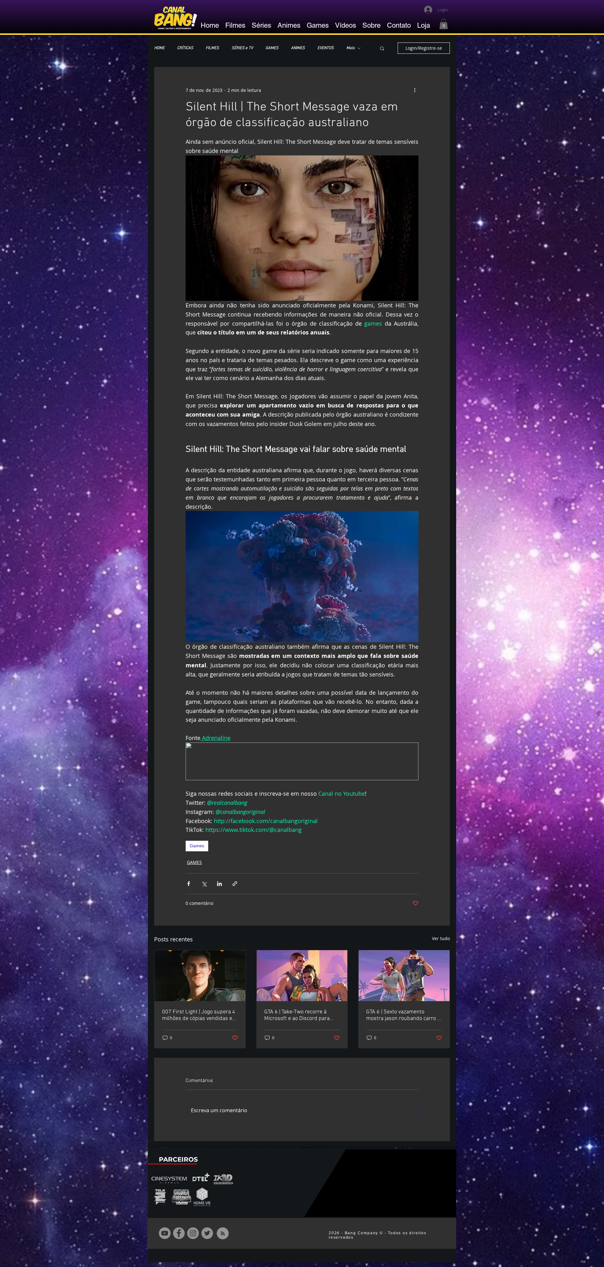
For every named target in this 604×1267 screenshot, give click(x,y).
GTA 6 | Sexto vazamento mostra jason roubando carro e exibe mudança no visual (403, 1015)
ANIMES (298, 48)
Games (197, 845)
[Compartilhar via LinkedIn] (219, 884)
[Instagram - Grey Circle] (193, 1233)
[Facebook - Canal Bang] (179, 1233)
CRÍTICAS (185, 48)
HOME (159, 48)
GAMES (272, 48)
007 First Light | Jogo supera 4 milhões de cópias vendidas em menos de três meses (199, 1015)
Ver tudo (441, 938)
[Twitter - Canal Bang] (207, 1233)
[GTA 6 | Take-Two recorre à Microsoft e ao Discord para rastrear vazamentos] (302, 975)
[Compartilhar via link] (235, 884)
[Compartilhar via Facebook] (189, 884)
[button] (443, 24)
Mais (350, 48)
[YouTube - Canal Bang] (165, 1233)
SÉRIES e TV (242, 48)
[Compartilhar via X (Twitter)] (204, 884)
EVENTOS (325, 48)
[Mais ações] (414, 90)
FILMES (212, 48)
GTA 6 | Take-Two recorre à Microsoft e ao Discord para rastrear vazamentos (297, 1015)
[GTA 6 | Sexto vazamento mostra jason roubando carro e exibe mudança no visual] (404, 975)
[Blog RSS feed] (223, 1233)
